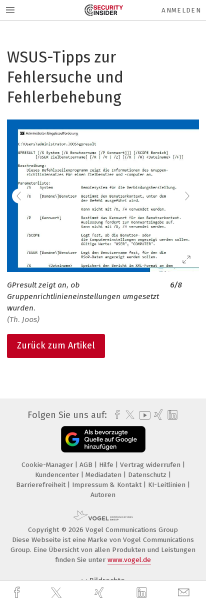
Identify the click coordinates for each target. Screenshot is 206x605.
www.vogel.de (129, 560)
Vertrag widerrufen (151, 464)
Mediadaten (105, 474)
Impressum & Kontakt (108, 484)
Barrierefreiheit (42, 484)
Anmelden (181, 10)
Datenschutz (148, 474)
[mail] (185, 592)
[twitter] (58, 593)
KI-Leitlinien (168, 484)
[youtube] (143, 415)
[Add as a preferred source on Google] (103, 439)
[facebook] (18, 592)
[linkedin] (143, 593)
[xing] (101, 592)
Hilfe (107, 464)
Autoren (103, 494)
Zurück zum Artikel (56, 345)
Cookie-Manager (48, 464)
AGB (87, 464)
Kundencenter (58, 474)
